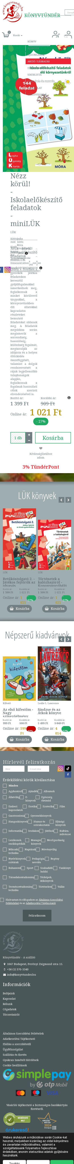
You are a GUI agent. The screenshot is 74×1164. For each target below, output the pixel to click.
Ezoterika (48, 806)
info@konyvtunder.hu (21, 974)
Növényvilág (49, 849)
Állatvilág (14, 797)
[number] (18, 437)
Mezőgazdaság (56, 840)
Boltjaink (9, 993)
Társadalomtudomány (21, 877)
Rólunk (7, 1004)
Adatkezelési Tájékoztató (19, 1039)
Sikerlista (35, 74)
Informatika (16, 830)
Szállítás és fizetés (41, 81)
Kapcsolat (35, 88)
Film (62, 806)
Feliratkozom (37, 915)
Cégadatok (9, 1009)
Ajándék (33, 48)
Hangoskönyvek (18, 821)
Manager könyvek (36, 841)
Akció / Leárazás (39, 61)
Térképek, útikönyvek (46, 878)
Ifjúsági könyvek (60, 823)
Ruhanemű (15, 868)
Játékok (49, 830)
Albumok (49, 791)
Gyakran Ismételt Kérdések (21, 1060)
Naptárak (30, 849)
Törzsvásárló (37, 94)
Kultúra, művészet (65, 832)
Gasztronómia (17, 815)
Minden (13, 785)
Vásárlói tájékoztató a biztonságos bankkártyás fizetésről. (37, 1107)
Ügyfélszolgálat (13, 1049)
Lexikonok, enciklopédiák (17, 841)
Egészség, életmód (47, 798)
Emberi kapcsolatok (16, 808)
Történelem (45, 886)
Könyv (32, 41)
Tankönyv (65, 868)
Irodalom (33, 830)
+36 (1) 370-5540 (17, 969)
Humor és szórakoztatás (42, 823)
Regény (55, 858)
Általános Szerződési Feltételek (23, 1033)
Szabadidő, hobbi (46, 869)
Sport (30, 868)
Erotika (32, 806)
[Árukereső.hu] (17, 1120)
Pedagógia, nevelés (38, 860)
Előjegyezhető (38, 68)
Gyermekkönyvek (41, 815)
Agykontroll (16, 791)
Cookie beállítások (15, 1065)
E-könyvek (30, 798)
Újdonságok (36, 54)
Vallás (61, 886)
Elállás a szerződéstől (17, 1044)
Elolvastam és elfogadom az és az (34, 901)
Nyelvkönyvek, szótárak (17, 860)
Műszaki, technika (14, 851)
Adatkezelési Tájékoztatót (41, 903)
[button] (13, 33)
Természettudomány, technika (21, 888)
